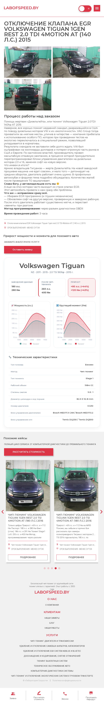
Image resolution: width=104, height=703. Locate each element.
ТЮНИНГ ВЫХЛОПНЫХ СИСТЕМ (52, 661)
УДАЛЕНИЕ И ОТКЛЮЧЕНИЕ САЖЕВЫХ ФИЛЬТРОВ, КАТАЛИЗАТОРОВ (52, 646)
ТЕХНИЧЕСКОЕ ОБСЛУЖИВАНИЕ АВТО (52, 666)
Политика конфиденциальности (66, 680)
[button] (2, 512)
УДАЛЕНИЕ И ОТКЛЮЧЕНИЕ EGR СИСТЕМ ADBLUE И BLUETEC (52, 651)
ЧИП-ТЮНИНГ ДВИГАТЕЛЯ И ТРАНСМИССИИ (52, 641)
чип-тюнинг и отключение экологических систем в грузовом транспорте (52, 676)
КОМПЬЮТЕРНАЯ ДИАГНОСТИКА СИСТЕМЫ (52, 671)
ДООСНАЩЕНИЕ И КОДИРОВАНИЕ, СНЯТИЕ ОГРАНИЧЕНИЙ (52, 656)
